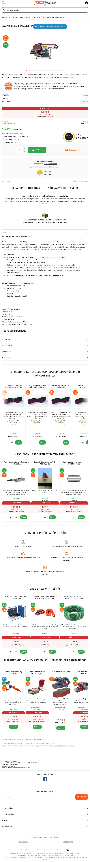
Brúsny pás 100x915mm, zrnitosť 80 (61, 386)
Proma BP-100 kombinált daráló (63, 746)
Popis (4, 232)
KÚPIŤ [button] (24, 517)
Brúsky (28, 17)
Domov (4, 17)
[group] (16, 490)
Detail (13, 726)
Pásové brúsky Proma (80, 181)
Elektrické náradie (16, 17)
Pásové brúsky (39, 17)
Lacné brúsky (24, 739)
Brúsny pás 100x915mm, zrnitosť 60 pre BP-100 (37, 386)
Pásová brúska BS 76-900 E (61, 673)
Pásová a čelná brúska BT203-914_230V (37, 673)
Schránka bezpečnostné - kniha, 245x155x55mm (16, 597)
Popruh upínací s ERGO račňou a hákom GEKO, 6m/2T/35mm (45, 597)
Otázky (6, 358)
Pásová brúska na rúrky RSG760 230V (13, 673)
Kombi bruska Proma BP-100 (44, 743)
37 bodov (82, 137)
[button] (23, 517)
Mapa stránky (23, 842)
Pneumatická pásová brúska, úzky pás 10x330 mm (16, 463)
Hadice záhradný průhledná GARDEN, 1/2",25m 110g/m (74, 597)
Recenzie (6, 352)
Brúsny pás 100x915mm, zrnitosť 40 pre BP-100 (13, 386)
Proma (85, 95)
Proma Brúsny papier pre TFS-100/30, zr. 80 (45, 463)
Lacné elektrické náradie (10, 739)
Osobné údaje (68, 842)
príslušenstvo (7, 346)
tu (68, 850)
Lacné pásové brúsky (36, 739)
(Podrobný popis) (67, 77)
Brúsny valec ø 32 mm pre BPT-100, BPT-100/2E (74, 463)
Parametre (6, 340)
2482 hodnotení (50, 164)
